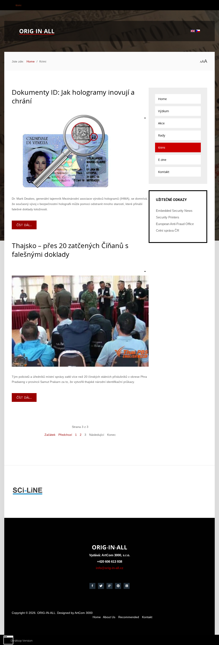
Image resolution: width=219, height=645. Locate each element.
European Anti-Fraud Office (175, 224)
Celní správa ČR (167, 230)
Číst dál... (24, 225)
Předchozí (65, 434)
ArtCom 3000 (84, 612)
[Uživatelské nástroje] (143, 118)
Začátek (49, 434)
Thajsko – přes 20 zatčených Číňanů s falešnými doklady (70, 250)
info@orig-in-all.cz (109, 568)
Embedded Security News (174, 210)
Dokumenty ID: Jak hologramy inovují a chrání (73, 96)
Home (97, 617)
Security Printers (167, 217)
